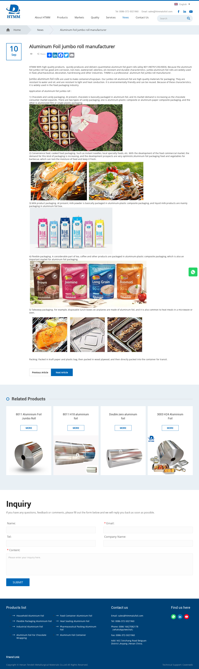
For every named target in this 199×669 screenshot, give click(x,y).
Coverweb (188, 664)
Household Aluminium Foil (30, 615)
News (126, 17)
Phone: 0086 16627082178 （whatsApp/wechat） (124, 628)
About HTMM (42, 17)
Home (17, 30)
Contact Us (142, 17)
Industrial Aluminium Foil (29, 626)
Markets (79, 17)
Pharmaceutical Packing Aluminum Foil (78, 628)
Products (62, 17)
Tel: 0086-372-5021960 (127, 11)
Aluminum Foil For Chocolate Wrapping (31, 636)
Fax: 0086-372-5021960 (123, 635)
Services (111, 17)
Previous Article (40, 372)
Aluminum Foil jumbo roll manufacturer (83, 30)
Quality (95, 17)
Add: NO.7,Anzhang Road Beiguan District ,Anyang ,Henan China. (128, 642)
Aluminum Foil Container (73, 634)
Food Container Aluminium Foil (76, 615)
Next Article (62, 372)
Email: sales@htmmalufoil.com (157, 11)
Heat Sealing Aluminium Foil (74, 621)
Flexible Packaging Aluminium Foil (34, 621)
